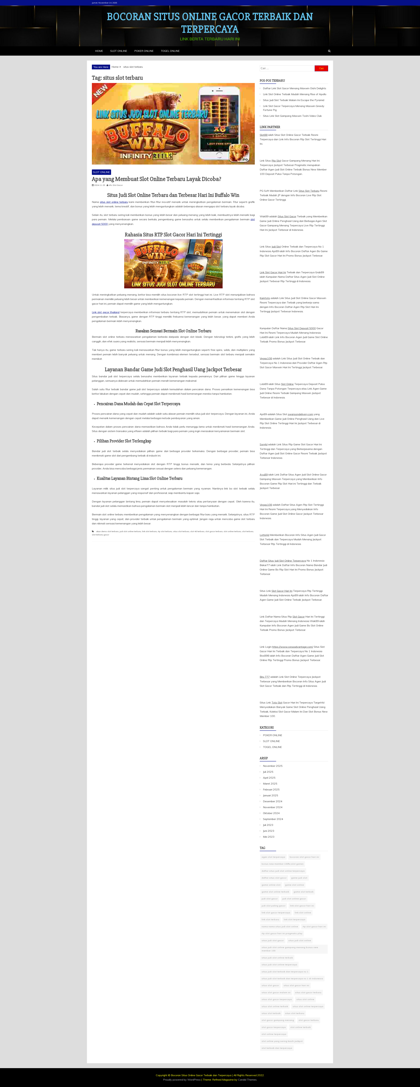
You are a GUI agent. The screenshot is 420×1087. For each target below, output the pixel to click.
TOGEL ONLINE (170, 50)
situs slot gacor (270, 985)
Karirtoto (265, 298)
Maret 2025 (270, 783)
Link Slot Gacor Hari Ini (273, 272)
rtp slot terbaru (165, 531)
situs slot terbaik (271, 1013)
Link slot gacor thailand (105, 312)
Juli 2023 (268, 825)
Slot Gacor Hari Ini (282, 590)
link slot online (303, 912)
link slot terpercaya (294, 919)
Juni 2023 (268, 830)
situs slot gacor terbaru (308, 992)
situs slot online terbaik (275, 1006)
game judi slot (299, 878)
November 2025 (273, 765)
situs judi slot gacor (273, 940)
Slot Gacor (299, 616)
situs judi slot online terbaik (277, 957)
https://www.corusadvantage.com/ (292, 646)
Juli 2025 (268, 771)
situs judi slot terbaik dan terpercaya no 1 (285, 971)
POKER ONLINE (144, 50)
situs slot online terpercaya (308, 1006)
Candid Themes (247, 1079)
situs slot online (305, 999)
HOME (99, 50)
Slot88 (264, 134)
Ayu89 (264, 474)
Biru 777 (265, 676)
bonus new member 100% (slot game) (283, 864)
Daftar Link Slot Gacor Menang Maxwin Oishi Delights (294, 88)
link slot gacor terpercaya (276, 912)
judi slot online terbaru (130, 531)
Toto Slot (277, 702)
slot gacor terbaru (214, 531)
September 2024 (273, 819)
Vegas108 (266, 358)
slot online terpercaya (274, 1034)
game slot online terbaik (275, 891)
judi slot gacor (270, 898)
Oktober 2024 (271, 813)
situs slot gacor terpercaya (277, 999)
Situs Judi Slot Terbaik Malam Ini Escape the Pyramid (293, 100)
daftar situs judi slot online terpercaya (283, 871)
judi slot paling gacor (273, 905)
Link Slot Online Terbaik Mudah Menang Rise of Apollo (294, 94)
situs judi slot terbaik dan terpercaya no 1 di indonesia (292, 978)
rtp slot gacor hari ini (314, 926)
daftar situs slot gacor (274, 878)
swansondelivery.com (300, 414)
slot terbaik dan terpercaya (277, 1048)
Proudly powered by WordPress (182, 1079)
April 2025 (269, 777)
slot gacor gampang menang (278, 1020)
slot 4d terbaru (197, 531)
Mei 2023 (268, 836)
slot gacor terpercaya (274, 1027)
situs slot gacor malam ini (276, 992)
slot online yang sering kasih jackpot (282, 1041)
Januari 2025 (270, 795)
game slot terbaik (304, 891)
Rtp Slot (276, 160)
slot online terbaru (232, 531)
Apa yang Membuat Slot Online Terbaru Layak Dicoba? (156, 179)
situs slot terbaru (181, 531)
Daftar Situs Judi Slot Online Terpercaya (283, 560)
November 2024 (273, 807)
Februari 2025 (271, 789)
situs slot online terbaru (114, 202)
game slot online (294, 885)
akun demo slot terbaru (107, 531)
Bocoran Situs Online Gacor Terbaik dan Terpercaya (210, 23)
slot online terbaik (300, 1027)
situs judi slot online (299, 940)
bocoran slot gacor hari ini (304, 857)
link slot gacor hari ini (302, 905)
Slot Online (287, 384)
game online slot (271, 885)
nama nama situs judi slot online (280, 926)
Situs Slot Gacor (287, 216)
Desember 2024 (272, 801)
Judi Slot (276, 246)
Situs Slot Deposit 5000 (302, 328)
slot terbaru (247, 531)
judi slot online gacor (294, 898)
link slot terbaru (149, 531)
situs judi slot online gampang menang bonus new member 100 (290, 949)
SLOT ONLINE (118, 50)
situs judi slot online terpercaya (279, 964)
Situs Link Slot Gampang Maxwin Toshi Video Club (292, 115)
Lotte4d (264, 535)
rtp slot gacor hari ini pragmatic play (282, 933)
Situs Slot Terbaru (309, 190)
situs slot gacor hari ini (296, 985)
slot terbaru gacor (100, 534)
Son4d (263, 444)
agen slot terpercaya (273, 857)
